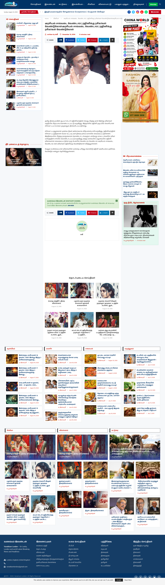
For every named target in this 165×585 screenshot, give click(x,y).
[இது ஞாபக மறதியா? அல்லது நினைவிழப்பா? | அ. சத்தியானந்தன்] (153, 194)
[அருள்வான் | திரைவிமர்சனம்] (95, 470)
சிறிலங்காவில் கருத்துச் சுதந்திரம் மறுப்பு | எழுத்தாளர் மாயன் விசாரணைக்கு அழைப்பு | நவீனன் (148, 485)
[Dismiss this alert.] (116, 200)
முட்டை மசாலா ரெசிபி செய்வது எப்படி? (106, 356)
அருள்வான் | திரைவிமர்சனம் (91, 482)
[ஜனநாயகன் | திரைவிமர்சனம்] (69, 470)
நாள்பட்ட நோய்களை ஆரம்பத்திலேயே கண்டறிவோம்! (145, 397)
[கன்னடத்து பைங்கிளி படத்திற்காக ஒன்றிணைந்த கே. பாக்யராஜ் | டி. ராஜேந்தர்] (107, 320)
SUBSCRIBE (155, 12)
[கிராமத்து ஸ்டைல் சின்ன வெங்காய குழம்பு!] (90, 371)
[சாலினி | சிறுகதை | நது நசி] (10, 26)
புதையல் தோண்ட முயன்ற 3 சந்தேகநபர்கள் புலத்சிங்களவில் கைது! (27, 59)
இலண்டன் (50, 4)
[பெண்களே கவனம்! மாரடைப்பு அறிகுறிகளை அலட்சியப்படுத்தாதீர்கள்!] (130, 373)
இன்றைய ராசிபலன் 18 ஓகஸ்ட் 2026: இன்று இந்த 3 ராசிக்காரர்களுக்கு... (30, 357)
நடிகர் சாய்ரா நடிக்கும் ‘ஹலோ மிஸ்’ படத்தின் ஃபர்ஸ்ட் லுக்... (56, 332)
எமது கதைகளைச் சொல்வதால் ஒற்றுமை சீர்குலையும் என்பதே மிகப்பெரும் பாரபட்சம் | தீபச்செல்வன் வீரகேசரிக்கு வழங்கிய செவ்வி (139, 234)
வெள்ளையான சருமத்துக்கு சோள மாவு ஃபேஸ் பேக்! (68, 357)
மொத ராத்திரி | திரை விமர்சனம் (24, 36)
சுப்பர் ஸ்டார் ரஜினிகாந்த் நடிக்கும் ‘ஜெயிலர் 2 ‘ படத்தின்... (82, 332)
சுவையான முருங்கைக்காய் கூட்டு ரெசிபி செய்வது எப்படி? (107, 383)
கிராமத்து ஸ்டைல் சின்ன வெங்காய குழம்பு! (107, 369)
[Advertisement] (24, 127)
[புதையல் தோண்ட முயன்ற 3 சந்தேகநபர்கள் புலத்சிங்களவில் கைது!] (10, 60)
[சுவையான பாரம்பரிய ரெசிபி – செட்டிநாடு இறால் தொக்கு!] (90, 409)
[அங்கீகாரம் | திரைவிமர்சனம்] (69, 499)
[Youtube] (141, 12)
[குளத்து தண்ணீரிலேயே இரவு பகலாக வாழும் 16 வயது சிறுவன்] (153, 184)
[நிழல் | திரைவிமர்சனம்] (95, 499)
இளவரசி (20, 98)
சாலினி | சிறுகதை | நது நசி (27, 23)
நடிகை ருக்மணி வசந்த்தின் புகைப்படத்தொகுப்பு (15, 161)
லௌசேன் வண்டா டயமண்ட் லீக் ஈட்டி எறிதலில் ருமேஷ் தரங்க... (27, 48)
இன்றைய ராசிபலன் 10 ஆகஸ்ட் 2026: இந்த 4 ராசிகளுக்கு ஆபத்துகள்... (29, 410)
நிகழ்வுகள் (138, 4)
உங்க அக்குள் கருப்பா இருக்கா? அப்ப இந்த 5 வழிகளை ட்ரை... (67, 370)
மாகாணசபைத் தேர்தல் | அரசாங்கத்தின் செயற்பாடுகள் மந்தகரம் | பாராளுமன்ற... (28, 71)
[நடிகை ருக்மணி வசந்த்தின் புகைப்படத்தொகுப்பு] (15, 157)
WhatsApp (153, 4)
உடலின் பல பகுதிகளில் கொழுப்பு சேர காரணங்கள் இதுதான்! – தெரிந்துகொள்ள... (147, 358)
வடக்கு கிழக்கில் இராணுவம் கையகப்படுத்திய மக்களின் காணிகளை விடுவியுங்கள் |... (28, 82)
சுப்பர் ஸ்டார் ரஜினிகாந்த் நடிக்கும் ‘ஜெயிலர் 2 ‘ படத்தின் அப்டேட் (43, 517)
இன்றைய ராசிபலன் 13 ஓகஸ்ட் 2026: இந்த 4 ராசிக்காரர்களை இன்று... (29, 397)
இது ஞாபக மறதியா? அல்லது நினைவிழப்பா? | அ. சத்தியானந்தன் (134, 194)
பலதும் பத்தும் (122, 4)
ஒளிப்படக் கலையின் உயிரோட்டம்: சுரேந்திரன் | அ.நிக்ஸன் (148, 519)
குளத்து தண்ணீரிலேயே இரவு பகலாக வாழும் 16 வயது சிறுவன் (132, 184)
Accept (119, 580)
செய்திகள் (36, 4)
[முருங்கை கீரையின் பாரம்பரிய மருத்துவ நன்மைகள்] (130, 386)
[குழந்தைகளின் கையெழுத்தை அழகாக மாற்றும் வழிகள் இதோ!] (51, 416)
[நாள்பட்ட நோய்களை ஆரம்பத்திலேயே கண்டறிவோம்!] (130, 399)
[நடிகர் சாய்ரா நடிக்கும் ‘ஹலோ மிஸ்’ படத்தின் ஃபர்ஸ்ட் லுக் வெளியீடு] (56, 320)
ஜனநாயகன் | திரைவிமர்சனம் (65, 482)
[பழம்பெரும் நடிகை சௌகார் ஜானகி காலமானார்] (10, 106)
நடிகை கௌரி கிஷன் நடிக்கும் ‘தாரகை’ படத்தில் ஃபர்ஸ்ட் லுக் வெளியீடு (42, 484)
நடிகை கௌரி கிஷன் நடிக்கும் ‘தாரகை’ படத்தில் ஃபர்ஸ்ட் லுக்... (107, 303)
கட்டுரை (63, 4)
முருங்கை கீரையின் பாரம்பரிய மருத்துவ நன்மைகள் (145, 385)
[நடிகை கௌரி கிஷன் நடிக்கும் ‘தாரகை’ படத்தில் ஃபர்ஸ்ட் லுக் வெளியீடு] (107, 290)
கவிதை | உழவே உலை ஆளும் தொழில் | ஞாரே (66, 12)
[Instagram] (137, 12)
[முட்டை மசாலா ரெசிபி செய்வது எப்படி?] (90, 359)
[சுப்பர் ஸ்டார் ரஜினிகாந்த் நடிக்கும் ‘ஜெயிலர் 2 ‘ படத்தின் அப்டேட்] (82, 320)
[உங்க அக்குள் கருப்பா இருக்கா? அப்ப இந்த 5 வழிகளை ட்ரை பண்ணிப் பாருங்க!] (51, 371)
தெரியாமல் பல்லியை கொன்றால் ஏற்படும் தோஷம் (134, 161)
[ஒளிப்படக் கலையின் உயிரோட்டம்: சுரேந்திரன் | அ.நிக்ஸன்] (148, 505)
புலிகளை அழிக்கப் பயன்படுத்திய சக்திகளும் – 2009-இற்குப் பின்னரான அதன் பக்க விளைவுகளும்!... (121, 521)
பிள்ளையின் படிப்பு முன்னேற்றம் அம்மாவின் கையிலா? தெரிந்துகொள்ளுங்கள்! (68, 384)
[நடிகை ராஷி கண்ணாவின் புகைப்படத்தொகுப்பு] (33, 157)
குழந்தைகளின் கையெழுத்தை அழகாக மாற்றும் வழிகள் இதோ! (68, 414)
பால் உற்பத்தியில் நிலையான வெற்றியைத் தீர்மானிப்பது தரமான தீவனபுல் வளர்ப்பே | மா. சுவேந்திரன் (133, 451)
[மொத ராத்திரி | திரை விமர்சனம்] (10, 38)
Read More (128, 580)
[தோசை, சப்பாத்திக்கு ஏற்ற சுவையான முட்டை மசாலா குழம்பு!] (90, 397)
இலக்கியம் (77, 4)
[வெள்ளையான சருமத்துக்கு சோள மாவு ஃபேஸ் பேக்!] (51, 359)
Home (47, 19)
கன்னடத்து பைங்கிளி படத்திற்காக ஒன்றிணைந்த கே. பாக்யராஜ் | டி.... (107, 332)
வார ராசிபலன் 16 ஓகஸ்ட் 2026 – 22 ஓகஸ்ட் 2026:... (29, 384)
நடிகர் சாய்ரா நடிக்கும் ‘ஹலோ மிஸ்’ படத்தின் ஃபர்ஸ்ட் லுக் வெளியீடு (16, 517)
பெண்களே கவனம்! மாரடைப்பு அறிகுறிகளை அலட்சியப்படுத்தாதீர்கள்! (147, 372)
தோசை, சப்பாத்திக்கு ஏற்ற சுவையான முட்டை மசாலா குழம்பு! (108, 395)
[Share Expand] (112, 40)
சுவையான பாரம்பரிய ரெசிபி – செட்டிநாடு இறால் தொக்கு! (108, 408)
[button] (40, 12)
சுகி (57, 34)
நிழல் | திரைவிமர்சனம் (94, 511)
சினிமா (91, 4)
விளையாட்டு (104, 4)
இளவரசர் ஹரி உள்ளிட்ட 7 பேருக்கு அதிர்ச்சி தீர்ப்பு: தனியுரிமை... (26, 94)
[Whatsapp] (146, 12)
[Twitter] (133, 12)
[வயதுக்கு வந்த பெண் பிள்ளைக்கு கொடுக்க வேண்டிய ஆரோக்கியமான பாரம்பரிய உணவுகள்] (51, 399)
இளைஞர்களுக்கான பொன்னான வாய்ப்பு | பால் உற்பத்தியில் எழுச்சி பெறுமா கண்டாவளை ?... (121, 484)
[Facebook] (129, 12)
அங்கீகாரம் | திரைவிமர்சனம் (65, 512)
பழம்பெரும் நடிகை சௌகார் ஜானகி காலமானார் (27, 104)
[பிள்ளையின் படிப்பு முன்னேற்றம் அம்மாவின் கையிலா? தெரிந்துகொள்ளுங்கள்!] (51, 384)
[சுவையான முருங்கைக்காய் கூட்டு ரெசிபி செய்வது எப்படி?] (90, 384)
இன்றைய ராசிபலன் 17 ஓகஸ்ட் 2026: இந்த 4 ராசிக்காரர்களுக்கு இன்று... (28, 371)
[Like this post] (61, 40)
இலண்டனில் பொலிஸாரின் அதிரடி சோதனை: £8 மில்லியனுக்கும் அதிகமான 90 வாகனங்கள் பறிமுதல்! (134, 173)
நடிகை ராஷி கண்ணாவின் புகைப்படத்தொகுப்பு (33, 161)
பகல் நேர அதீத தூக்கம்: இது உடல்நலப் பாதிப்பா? (146, 409)
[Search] (160, 4)
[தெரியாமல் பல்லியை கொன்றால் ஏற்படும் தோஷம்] (153, 162)
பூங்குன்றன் (21, 25)
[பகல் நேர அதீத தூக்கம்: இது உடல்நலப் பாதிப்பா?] (130, 412)
